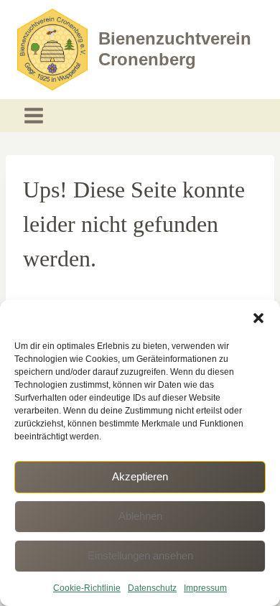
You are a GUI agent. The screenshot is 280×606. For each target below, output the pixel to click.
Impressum (205, 588)
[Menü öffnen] (34, 116)
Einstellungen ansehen (140, 555)
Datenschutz (152, 588)
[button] (258, 318)
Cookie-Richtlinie (87, 588)
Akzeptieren (140, 476)
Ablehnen (140, 516)
